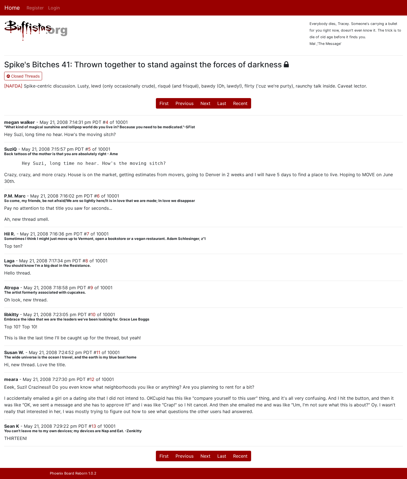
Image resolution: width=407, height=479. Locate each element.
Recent (240, 103)
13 (93, 426)
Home (12, 7)
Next (205, 103)
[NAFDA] (13, 86)
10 (93, 314)
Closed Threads (25, 76)
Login (54, 8)
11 (98, 352)
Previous (185, 103)
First (164, 103)
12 (92, 379)
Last (221, 103)
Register (35, 8)
